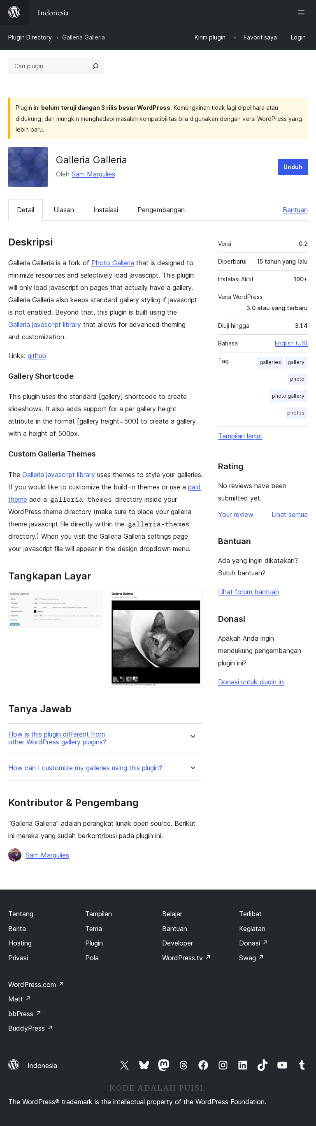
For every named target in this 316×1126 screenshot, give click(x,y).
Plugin (94, 943)
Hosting (20, 943)
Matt (19, 999)
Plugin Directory (30, 37)
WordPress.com (36, 984)
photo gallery (288, 396)
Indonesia (42, 1065)
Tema (93, 928)
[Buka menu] (303, 12)
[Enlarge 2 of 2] (192, 602)
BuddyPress (30, 1028)
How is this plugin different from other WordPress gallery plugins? (57, 738)
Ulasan (63, 210)
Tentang (20, 914)
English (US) (291, 343)
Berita (17, 928)
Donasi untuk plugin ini (251, 682)
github (37, 356)
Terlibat (250, 914)
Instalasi (105, 210)
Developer (177, 943)
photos (295, 413)
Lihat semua (290, 514)
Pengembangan (161, 210)
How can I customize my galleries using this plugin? (85, 768)
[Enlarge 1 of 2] (91, 602)
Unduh (292, 166)
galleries (270, 362)
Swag (251, 958)
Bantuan (295, 210)
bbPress (25, 1014)
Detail (25, 210)
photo (297, 379)
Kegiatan (252, 928)
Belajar (172, 914)
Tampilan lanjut (240, 436)
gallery (296, 362)
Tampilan (98, 914)
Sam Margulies (93, 174)
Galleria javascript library (44, 324)
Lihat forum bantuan (248, 592)
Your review (235, 514)
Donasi (253, 943)
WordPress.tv (186, 958)
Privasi (18, 958)
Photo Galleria (112, 263)
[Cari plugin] (95, 66)
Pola (92, 958)
